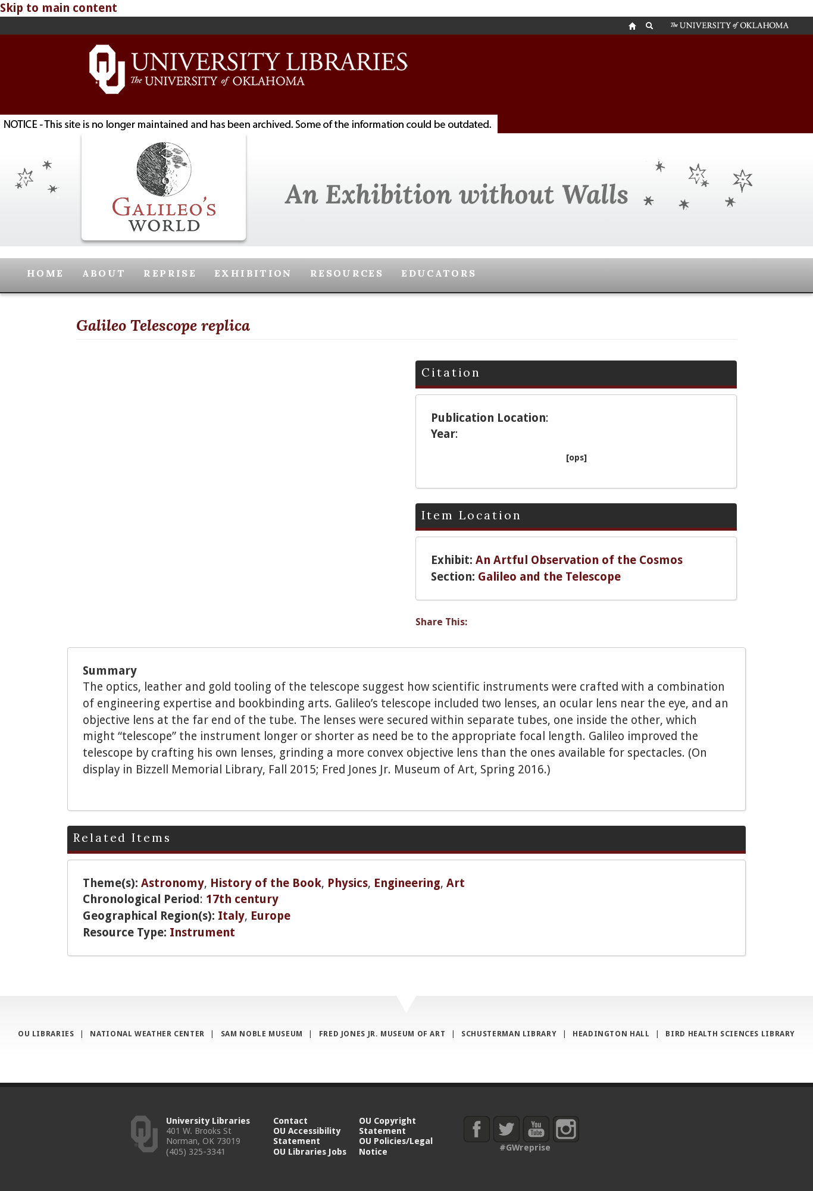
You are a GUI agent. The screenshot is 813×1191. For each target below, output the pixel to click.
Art (455, 883)
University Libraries (208, 1120)
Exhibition (253, 273)
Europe (270, 916)
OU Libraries (46, 1033)
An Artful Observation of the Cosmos (579, 560)
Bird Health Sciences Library (730, 1033)
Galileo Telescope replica (163, 325)
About (104, 273)
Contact (290, 1120)
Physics (347, 883)
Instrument (202, 932)
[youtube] (536, 1128)
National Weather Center (147, 1033)
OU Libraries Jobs (309, 1151)
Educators (438, 273)
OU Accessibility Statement (306, 1136)
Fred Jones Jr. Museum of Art (382, 1033)
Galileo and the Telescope (549, 577)
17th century (242, 899)
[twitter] (506, 1128)
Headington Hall (611, 1033)
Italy (231, 916)
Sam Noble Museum (262, 1033)
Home (45, 273)
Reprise (169, 273)
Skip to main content (58, 8)
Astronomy (172, 883)
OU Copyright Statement (387, 1125)
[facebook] (476, 1128)
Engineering (407, 883)
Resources (346, 273)
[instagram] (565, 1128)
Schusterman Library (508, 1033)
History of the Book (265, 883)
